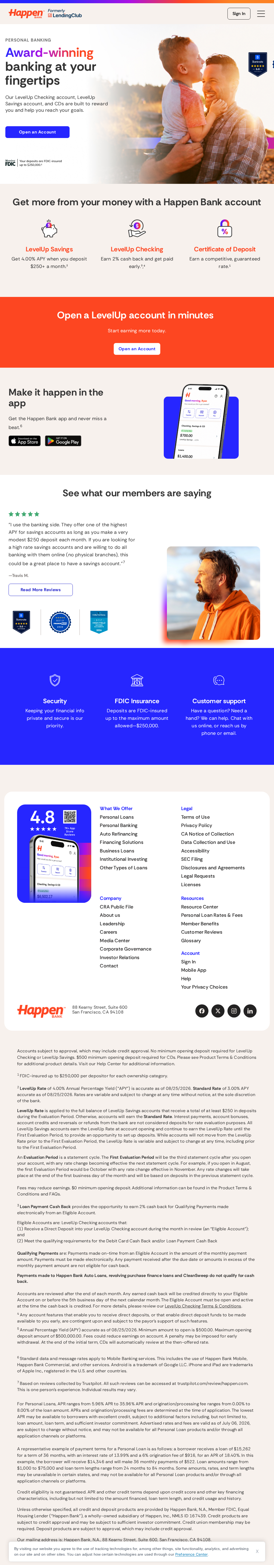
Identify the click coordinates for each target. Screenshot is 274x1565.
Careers (108, 932)
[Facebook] (202, 1011)
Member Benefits (200, 924)
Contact (109, 966)
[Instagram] (234, 1011)
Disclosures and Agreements (213, 868)
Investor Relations (119, 957)
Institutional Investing (123, 859)
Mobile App (194, 970)
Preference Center (191, 1554)
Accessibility (195, 851)
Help (186, 978)
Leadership (112, 924)
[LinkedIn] (250, 1011)
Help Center (109, 1064)
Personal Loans (117, 817)
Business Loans (117, 851)
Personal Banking (119, 825)
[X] (218, 1011)
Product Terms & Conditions (228, 1057)
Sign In (239, 13)
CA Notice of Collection (207, 834)
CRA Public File (116, 907)
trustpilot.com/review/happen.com (212, 1383)
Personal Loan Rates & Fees (212, 915)
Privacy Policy (196, 825)
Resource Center (199, 907)
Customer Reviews (202, 932)
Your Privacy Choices (204, 987)
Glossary (191, 940)
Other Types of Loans (123, 868)
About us (110, 915)
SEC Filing (192, 859)
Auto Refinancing (119, 834)
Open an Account (37, 132)
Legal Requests (198, 876)
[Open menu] (261, 14)
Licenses (191, 884)
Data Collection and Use (208, 842)
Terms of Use (195, 817)
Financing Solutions (121, 842)
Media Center (115, 940)
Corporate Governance (125, 949)
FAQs (54, 1194)
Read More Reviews (41, 590)
